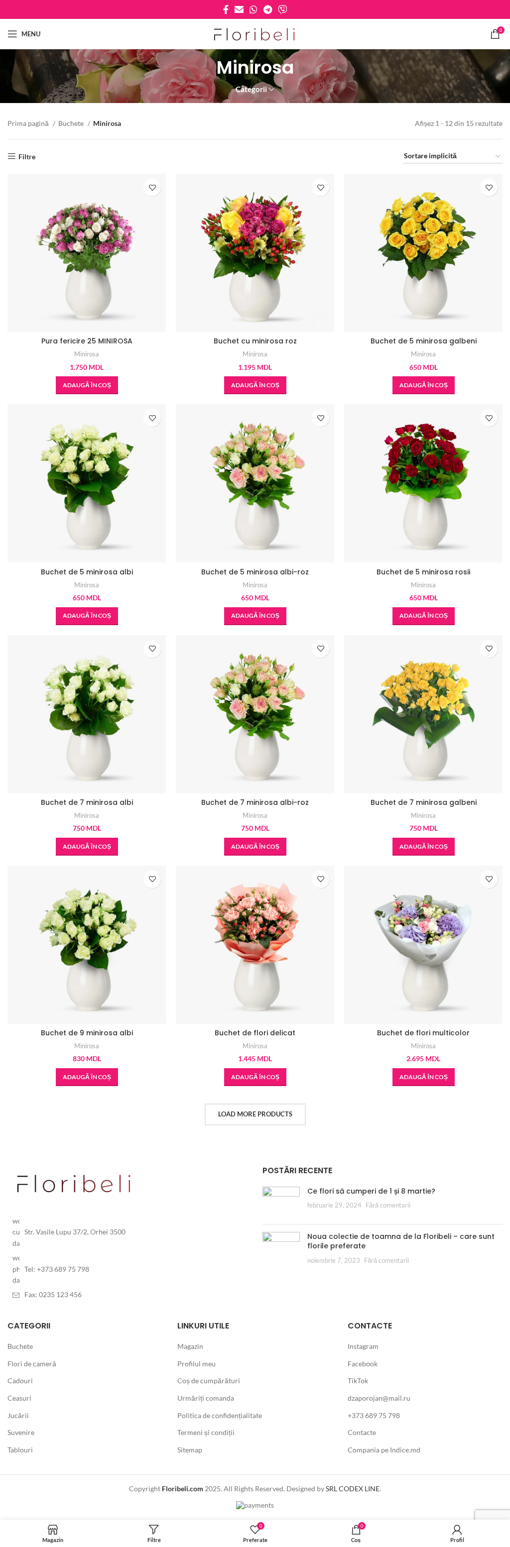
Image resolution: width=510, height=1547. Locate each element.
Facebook (363, 1363)
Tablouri (20, 1449)
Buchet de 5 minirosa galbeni (424, 341)
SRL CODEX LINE (353, 1488)
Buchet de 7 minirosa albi (87, 802)
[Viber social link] (282, 9)
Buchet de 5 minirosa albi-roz (255, 572)
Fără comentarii (388, 1205)
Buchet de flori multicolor (423, 1033)
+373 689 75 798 (374, 1415)
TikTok (358, 1380)
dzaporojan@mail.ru (379, 1398)
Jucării (18, 1415)
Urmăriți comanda (205, 1398)
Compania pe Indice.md (384, 1449)
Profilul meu (196, 1363)
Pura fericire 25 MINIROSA (86, 341)
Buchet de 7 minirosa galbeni (424, 802)
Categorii (251, 89)
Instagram (363, 1346)
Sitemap (189, 1449)
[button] (87, 385)
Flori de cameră (31, 1363)
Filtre (26, 156)
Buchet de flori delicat (255, 1033)
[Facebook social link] (226, 9)
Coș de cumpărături (208, 1380)
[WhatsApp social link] (253, 9)
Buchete (71, 123)
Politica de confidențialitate (219, 1415)
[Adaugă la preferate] (152, 187)
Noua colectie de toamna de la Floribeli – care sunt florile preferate (401, 1241)
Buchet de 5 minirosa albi (87, 572)
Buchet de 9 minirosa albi (87, 1033)
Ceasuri (19, 1398)
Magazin (190, 1346)
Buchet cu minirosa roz (255, 341)
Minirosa (86, 354)
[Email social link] (239, 9)
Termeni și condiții (206, 1432)
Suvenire (20, 1432)
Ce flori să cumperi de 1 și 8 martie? (371, 1191)
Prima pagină (28, 123)
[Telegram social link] (267, 9)
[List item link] (127, 1232)
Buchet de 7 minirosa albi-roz (255, 802)
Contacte (362, 1432)
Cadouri (20, 1380)
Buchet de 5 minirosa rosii (423, 572)
